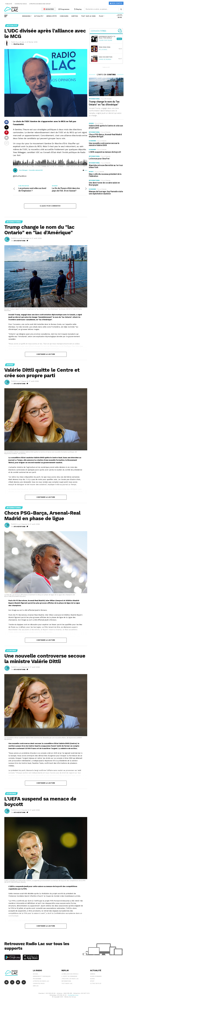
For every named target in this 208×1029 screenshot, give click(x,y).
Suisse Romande (96, 976)
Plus (101, 16)
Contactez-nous (21, 3)
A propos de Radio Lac (41, 981)
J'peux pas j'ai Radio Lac (70, 978)
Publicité (8, 3)
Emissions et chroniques (41, 976)
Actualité (38, 16)
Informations (66, 981)
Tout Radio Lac (67, 983)
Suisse (92, 978)
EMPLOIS (35, 986)
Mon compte (116, 3)
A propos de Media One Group (40, 3)
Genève (92, 974)
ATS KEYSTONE (19, 241)
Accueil (35, 974)
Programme (64, 9)
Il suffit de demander (69, 976)
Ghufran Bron (18, 44)
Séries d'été (51, 16)
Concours (64, 16)
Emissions (26, 16)
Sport (92, 981)
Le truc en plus (95, 983)
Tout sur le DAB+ (88, 16)
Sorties (74, 16)
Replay (79, 9)
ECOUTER (49, 9)
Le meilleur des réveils (70, 974)
